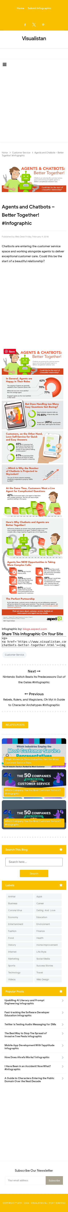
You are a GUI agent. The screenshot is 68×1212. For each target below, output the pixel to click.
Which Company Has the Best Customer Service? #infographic (33, 792)
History (12, 944)
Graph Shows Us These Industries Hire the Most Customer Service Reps (32, 761)
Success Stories (44, 965)
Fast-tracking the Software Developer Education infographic (27, 1014)
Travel (39, 972)
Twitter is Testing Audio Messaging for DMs (30, 1024)
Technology (14, 972)
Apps (39, 896)
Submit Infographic (39, 8)
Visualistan (37, 1203)
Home (20, 8)
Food (11, 938)
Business (12, 903)
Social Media (43, 958)
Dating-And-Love (45, 910)
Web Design (42, 979)
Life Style (41, 951)
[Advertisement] (34, 106)
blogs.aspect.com (35, 629)
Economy (13, 917)
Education (41, 917)
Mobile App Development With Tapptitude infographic (29, 1047)
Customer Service (14, 654)
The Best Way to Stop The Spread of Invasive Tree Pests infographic (26, 1035)
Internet (12, 951)
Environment (43, 924)
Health (39, 938)
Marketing (13, 958)
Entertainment (15, 924)
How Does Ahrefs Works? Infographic (27, 1057)
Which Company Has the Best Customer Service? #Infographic (33, 823)
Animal (11, 896)
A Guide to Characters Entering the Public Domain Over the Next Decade (29, 1080)
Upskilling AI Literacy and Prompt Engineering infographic (24, 1002)
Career (40, 903)
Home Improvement (47, 944)
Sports (11, 965)
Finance (40, 931)
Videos (11, 979)
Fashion (12, 931)
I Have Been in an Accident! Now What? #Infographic (28, 1068)
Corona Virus (15, 910)
